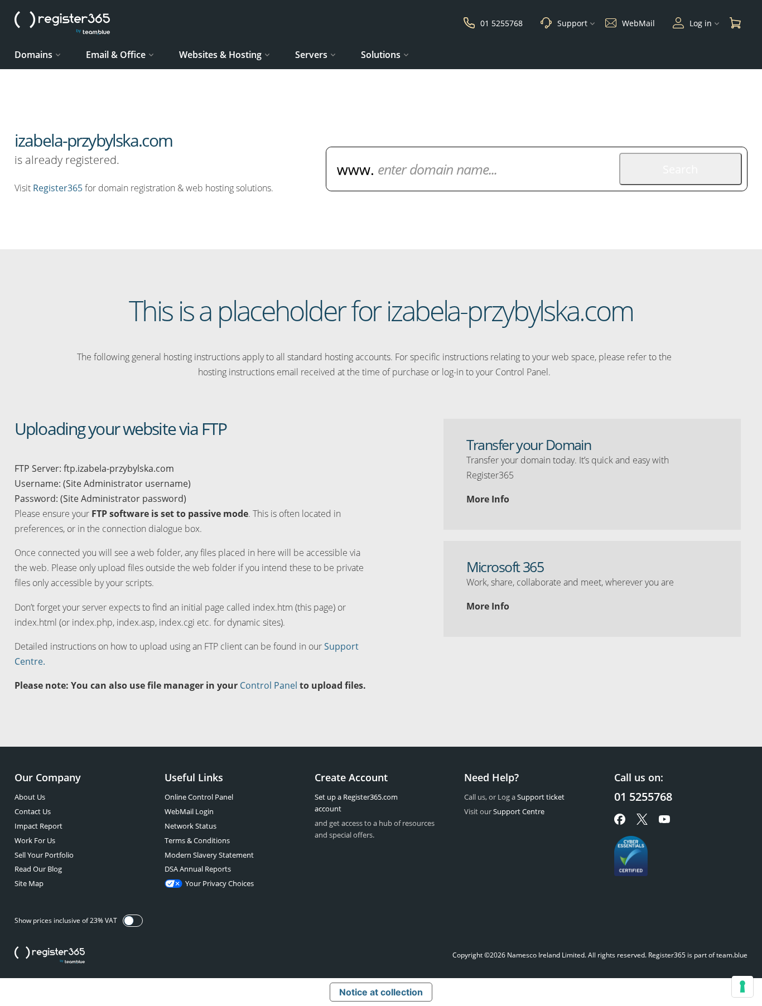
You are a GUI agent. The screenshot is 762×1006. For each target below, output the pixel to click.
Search (680, 169)
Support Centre (518, 811)
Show (133, 921)
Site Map (29, 883)
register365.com (50, 955)
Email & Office (116, 55)
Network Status (190, 826)
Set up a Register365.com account (356, 803)
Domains (33, 55)
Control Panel (268, 685)
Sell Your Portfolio (44, 855)
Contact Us (33, 811)
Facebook (619, 819)
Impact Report (38, 826)
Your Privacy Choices (219, 883)
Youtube (664, 819)
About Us (30, 797)
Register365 (58, 188)
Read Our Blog (38, 869)
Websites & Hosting (220, 55)
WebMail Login (189, 811)
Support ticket (541, 797)
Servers (311, 55)
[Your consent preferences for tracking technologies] (742, 986)
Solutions (381, 55)
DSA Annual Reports (198, 869)
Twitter (642, 819)
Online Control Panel (199, 797)
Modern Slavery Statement (209, 855)
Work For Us (35, 840)
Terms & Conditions (197, 840)
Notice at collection (381, 992)
